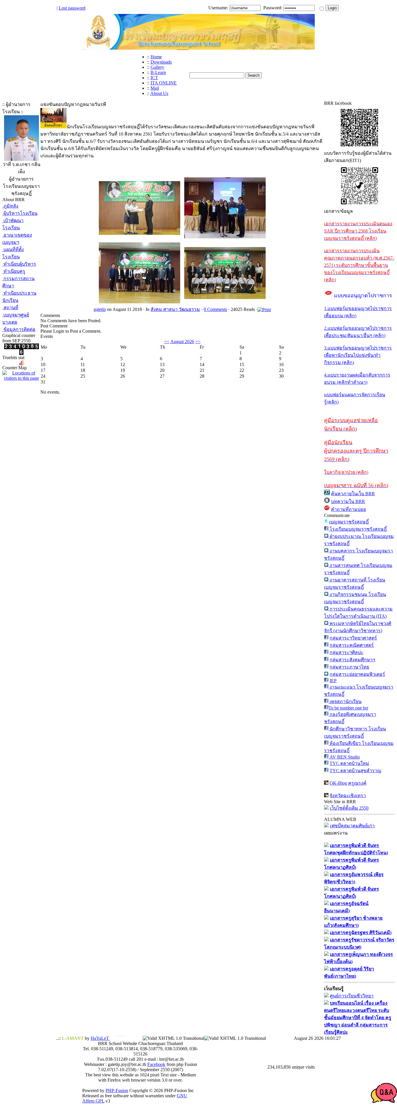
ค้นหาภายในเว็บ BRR (353, 493)
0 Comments (215, 309)
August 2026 (182, 341)
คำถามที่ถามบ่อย (348, 509)
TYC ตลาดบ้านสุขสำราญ (355, 770)
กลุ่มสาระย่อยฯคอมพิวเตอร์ (357, 674)
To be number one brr (348, 707)
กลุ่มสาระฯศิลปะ (346, 652)
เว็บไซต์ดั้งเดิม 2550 (349, 808)
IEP (333, 680)
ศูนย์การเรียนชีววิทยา (351, 995)
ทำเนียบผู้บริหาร (19, 264)
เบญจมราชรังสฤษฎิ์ (349, 521)
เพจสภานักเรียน (345, 701)
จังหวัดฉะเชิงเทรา (348, 795)
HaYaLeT (100, 1038)
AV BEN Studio (344, 756)
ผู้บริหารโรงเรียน (19, 213)
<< (166, 341)
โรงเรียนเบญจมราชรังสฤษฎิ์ (357, 529)
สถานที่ (10, 307)
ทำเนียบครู (13, 271)
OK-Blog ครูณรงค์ (348, 783)
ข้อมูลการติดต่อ (18, 329)
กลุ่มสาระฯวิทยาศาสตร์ (353, 637)
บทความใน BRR (348, 501)
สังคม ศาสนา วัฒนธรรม (175, 309)
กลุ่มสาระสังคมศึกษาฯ (352, 659)
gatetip (100, 309)
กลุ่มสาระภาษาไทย (349, 666)
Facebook (156, 1064)
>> (198, 341)
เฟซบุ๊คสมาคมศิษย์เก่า (352, 825)
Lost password (72, 8)
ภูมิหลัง (10, 205)
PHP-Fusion (116, 1090)
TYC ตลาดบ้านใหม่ (349, 763)
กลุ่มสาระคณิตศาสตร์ (352, 645)
